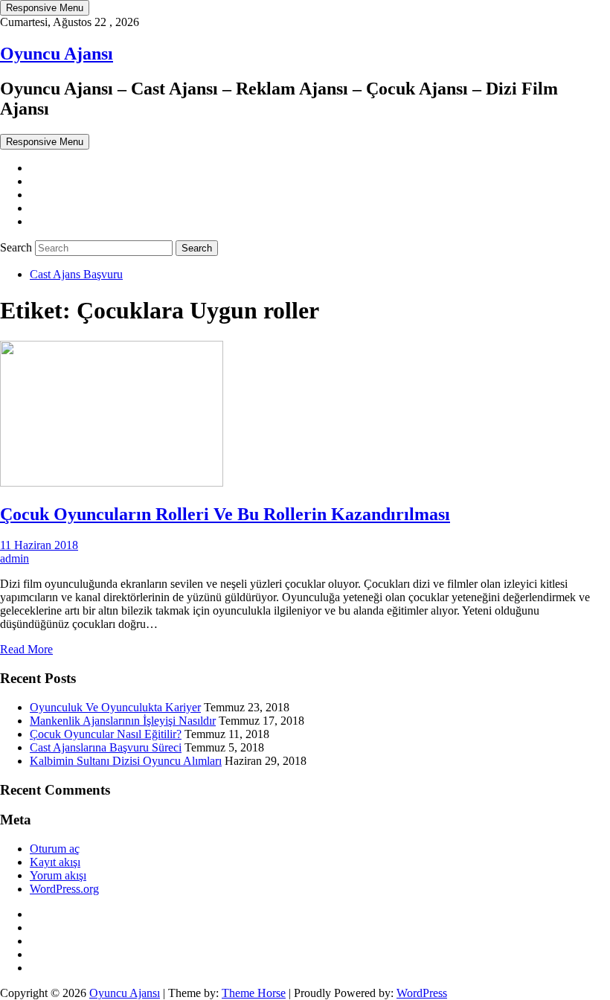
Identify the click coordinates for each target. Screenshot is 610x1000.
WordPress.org (64, 888)
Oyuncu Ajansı (56, 53)
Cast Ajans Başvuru (76, 274)
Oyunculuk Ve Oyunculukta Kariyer (115, 707)
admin (14, 558)
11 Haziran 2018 (39, 545)
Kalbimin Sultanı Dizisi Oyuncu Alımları (126, 760)
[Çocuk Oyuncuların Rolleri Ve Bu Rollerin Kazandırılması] (111, 482)
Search (17, 247)
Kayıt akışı (55, 862)
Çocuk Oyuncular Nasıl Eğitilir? (106, 734)
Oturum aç (55, 848)
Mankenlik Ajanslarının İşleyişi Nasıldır (123, 720)
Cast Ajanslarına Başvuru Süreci (106, 747)
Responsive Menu (44, 7)
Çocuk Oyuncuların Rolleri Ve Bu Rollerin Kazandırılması (225, 514)
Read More (26, 649)
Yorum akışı (58, 875)
